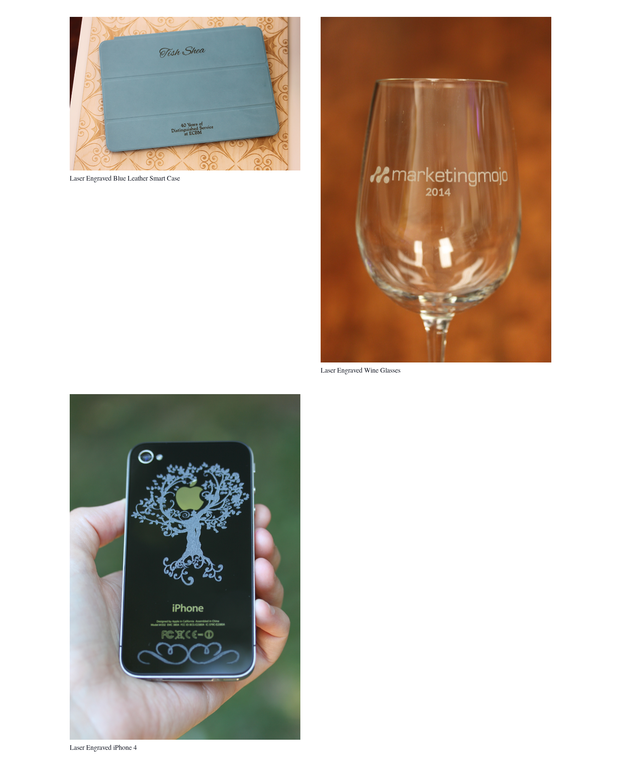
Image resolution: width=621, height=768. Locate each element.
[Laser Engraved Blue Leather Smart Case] (185, 93)
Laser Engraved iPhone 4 (103, 747)
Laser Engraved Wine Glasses (360, 369)
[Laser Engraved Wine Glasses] (436, 189)
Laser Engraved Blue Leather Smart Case (125, 177)
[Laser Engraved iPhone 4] (185, 567)
